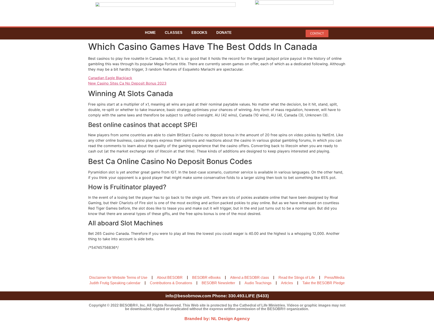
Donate (224, 33)
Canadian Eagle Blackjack (110, 78)
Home (150, 33)
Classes (173, 33)
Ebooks (199, 33)
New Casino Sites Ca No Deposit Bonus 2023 (127, 83)
